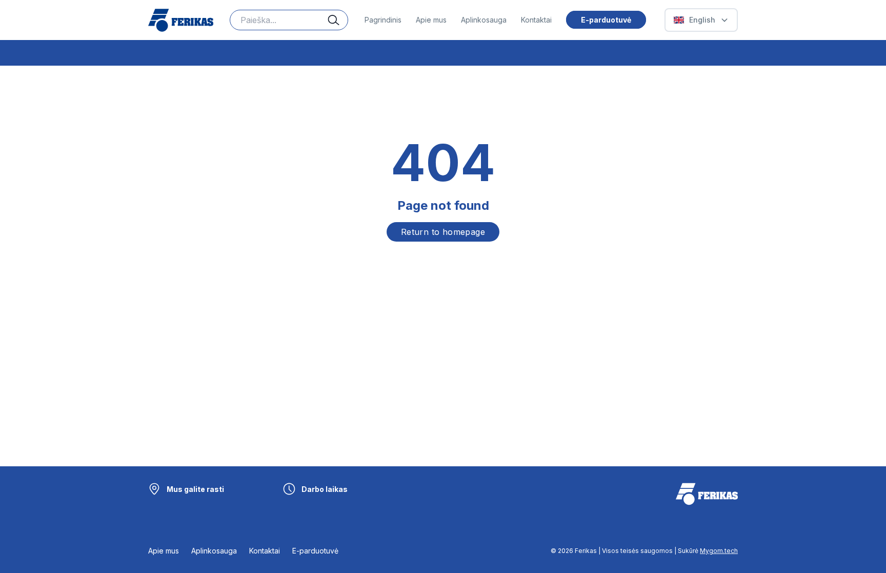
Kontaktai (536, 19)
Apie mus (431, 19)
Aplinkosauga (484, 19)
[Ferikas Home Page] (180, 20)
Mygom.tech (719, 551)
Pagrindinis (383, 19)
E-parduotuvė (606, 19)
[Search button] (338, 20)
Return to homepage (443, 232)
